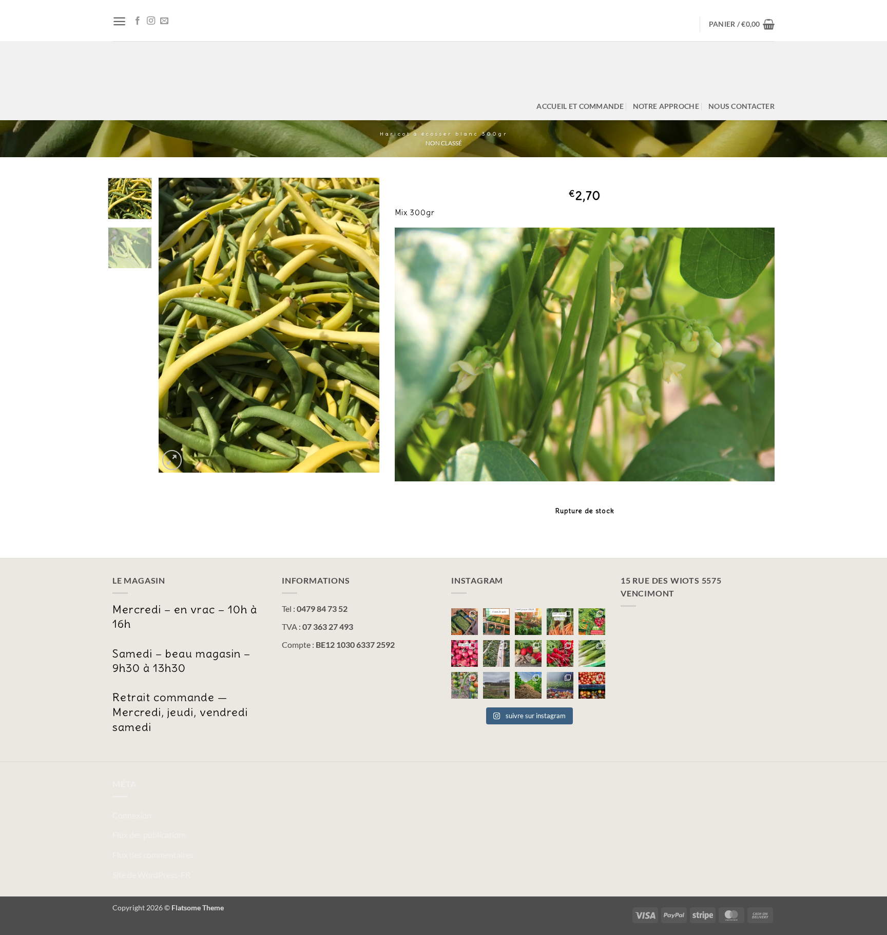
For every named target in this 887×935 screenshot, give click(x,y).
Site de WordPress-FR (151, 875)
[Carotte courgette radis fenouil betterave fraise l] (560, 621)
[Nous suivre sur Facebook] (137, 21)
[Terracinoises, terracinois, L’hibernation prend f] (528, 685)
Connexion (131, 815)
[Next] (362, 325)
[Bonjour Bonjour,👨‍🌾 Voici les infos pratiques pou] (496, 685)
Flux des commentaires (153, 854)
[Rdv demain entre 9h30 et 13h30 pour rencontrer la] (496, 653)
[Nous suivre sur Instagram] (151, 21)
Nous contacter (741, 106)
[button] (119, 21)
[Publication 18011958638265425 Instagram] (464, 685)
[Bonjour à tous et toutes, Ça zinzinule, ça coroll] (560, 653)
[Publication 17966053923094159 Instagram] (592, 621)
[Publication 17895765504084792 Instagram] (592, 653)
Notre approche (666, 106)
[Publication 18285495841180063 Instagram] (560, 685)
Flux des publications (149, 834)
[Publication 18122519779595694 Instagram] (496, 621)
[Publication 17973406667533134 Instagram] (592, 685)
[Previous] (176, 325)
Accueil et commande (579, 106)
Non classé (444, 143)
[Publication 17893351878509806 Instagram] (528, 621)
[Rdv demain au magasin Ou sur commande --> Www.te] (528, 653)
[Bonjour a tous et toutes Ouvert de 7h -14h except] (464, 621)
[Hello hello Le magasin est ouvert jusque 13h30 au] (464, 653)
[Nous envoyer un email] (164, 21)
